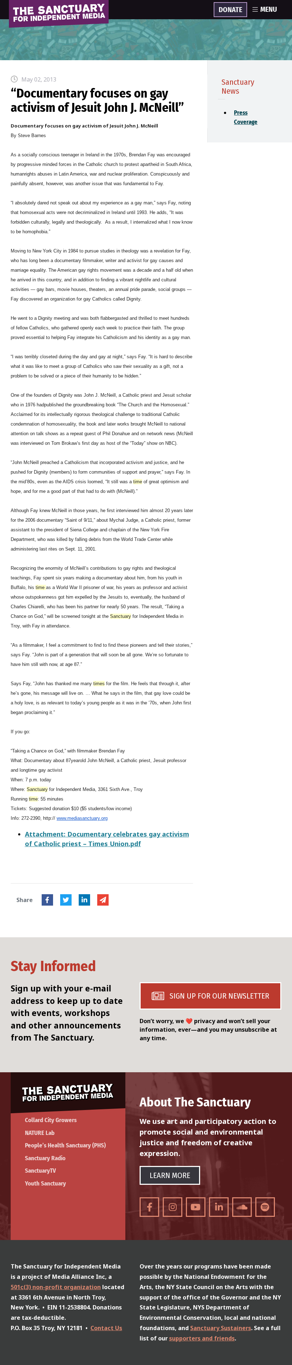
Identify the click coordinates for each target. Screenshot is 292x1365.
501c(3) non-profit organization (56, 1287)
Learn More (170, 1175)
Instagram (172, 1207)
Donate (230, 10)
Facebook (47, 900)
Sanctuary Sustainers (220, 1328)
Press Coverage (236, 117)
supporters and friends (202, 1338)
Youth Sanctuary (45, 1184)
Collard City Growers (51, 1120)
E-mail (103, 900)
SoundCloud (242, 1207)
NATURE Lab (39, 1133)
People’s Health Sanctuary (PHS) (65, 1145)
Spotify (265, 1207)
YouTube (195, 1207)
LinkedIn (84, 900)
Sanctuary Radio (45, 1158)
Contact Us (106, 1328)
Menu (268, 9)
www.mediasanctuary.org (82, 818)
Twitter (66, 900)
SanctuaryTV (40, 1171)
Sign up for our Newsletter (219, 996)
